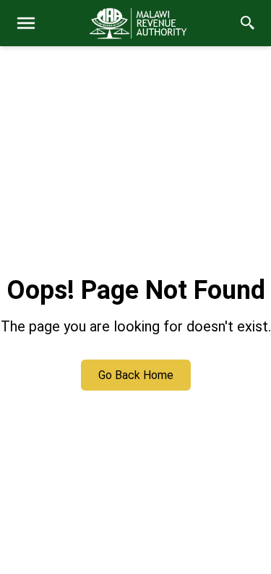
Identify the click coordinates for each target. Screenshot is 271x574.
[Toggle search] (247, 23)
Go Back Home (135, 375)
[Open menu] (26, 23)
